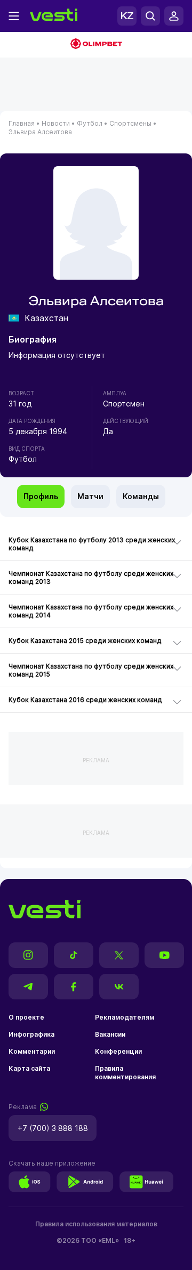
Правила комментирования (125, 1072)
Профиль (40, 496)
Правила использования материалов (96, 1224)
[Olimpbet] (96, 44)
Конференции (118, 1051)
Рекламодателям (124, 1017)
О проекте (26, 1017)
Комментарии (32, 1051)
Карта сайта (29, 1068)
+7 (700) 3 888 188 (53, 1128)
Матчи (90, 496)
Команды (141, 496)
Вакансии (110, 1034)
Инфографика (31, 1034)
